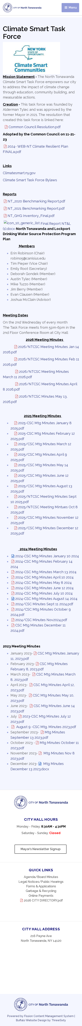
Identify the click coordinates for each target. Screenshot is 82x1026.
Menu (72, 7)
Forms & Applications (41, 886)
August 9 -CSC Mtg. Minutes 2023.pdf (45, 727)
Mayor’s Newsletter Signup (40, 849)
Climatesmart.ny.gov (19, 173)
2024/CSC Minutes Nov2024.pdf (41, 620)
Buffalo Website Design (31, 1020)
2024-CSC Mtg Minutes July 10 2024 (44, 593)
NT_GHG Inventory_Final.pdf (31, 216)
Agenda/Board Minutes (41, 877)
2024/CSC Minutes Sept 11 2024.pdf (44, 604)
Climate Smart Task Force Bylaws (30, 180)
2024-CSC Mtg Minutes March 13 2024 (45, 572)
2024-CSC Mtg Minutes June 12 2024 (44, 588)
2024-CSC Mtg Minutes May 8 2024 (43, 583)
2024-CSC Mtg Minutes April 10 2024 (44, 577)
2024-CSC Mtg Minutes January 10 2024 (47, 556)
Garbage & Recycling (41, 891)
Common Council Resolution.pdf (35, 127)
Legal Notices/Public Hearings (41, 882)
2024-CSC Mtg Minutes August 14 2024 (46, 599)
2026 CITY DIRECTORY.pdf (43, 900)
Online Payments (41, 895)
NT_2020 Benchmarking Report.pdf (36, 201)
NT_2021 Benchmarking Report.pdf (36, 208)
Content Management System (54, 1016)
